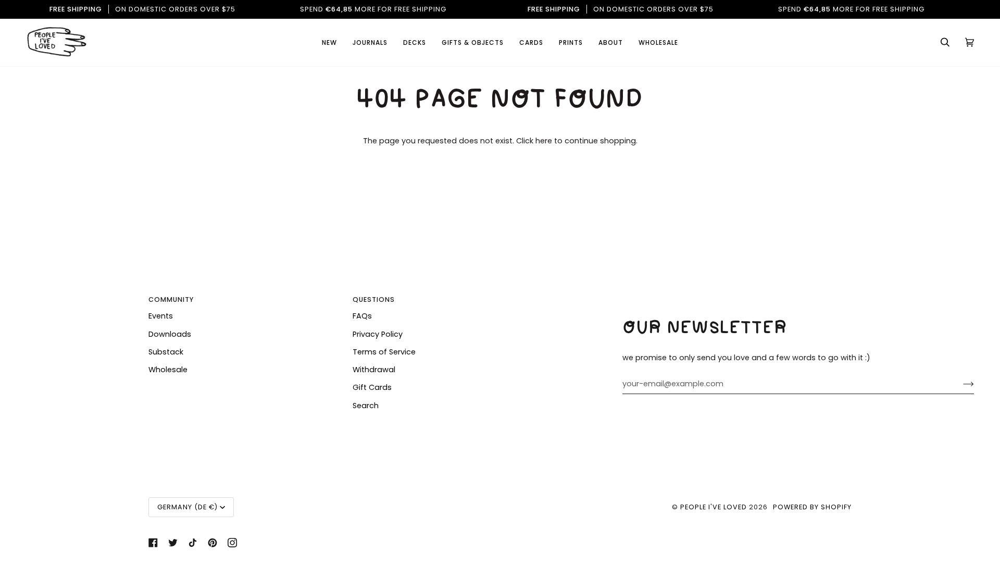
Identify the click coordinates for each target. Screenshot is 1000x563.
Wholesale (168, 369)
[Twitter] (173, 542)
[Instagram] (232, 542)
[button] (531, 42)
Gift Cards (372, 387)
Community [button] (171, 299)
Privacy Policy (378, 334)
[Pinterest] (212, 542)
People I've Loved (713, 507)
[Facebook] (153, 542)
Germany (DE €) (187, 507)
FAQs (362, 316)
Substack (165, 352)
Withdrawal (374, 369)
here (543, 141)
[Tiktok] (192, 542)
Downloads (169, 334)
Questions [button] (374, 299)
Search (366, 405)
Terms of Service (384, 352)
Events (160, 316)
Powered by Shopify (812, 507)
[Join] (960, 383)
